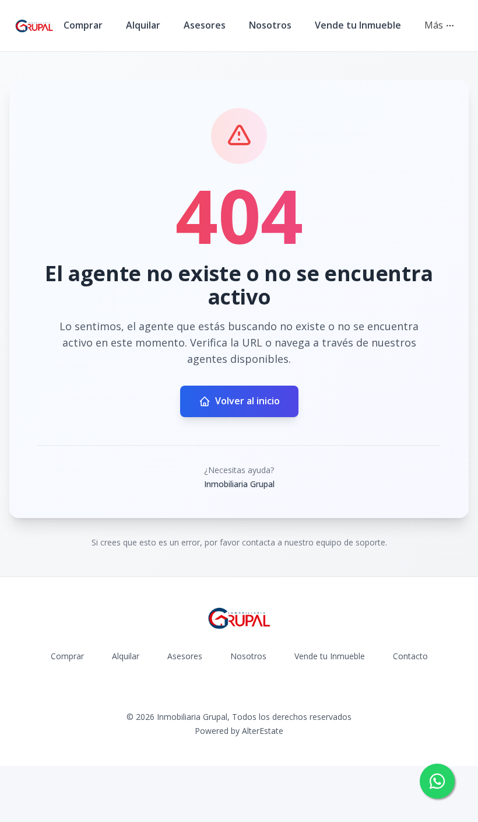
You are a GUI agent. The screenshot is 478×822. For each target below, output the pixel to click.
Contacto (410, 656)
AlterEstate (262, 730)
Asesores (205, 25)
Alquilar (143, 25)
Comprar (83, 25)
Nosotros (270, 25)
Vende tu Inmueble (358, 25)
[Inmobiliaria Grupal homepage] (34, 26)
